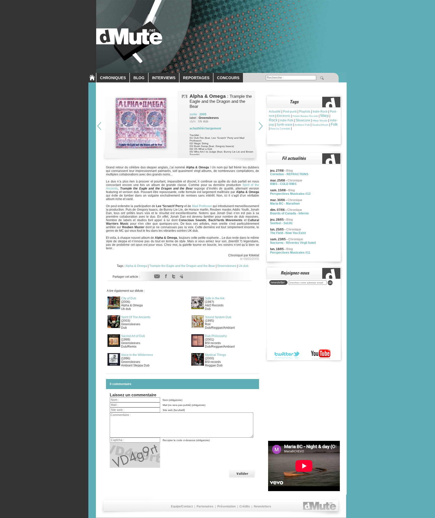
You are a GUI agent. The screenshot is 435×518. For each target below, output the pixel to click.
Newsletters (262, 506)
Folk (334, 124)
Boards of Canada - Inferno (289, 213)
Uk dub (243, 266)
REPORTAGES (196, 78)
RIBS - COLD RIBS (283, 184)
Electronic (284, 116)
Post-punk (290, 111)
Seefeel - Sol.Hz (281, 223)
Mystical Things (215, 355)
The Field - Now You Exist (288, 233)
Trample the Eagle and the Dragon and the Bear (182, 266)
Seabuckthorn (320, 124)
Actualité (275, 111)
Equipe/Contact (182, 506)
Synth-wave (284, 124)
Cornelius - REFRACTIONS (289, 174)
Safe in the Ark (215, 298)
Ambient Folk (302, 124)
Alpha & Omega (136, 266)
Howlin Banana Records (305, 116)
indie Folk (286, 120)
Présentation (226, 506)
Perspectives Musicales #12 (290, 194)
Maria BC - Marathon (285, 203)
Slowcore (303, 120)
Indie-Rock (320, 111)
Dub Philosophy (216, 336)
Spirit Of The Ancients (135, 317)
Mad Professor (202, 206)
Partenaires (205, 506)
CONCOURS (228, 78)
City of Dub (128, 298)
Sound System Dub (218, 317)
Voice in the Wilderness (137, 355)
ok (330, 283)
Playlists (304, 111)
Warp (324, 115)
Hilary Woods (320, 120)
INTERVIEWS (163, 78)
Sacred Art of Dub (133, 336)
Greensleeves (226, 266)
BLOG (138, 78)
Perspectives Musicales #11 (290, 252)
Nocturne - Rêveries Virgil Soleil (293, 243)
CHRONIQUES (113, 78)
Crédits (244, 506)
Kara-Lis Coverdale (280, 128)
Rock (273, 120)
